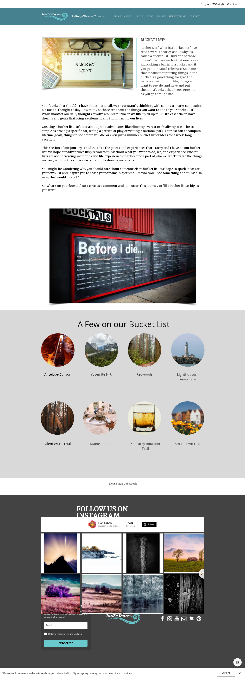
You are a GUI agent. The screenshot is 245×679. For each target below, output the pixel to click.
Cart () (219, 4)
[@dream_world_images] (92, 524)
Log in (205, 4)
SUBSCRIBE (66, 643)
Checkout (232, 4)
